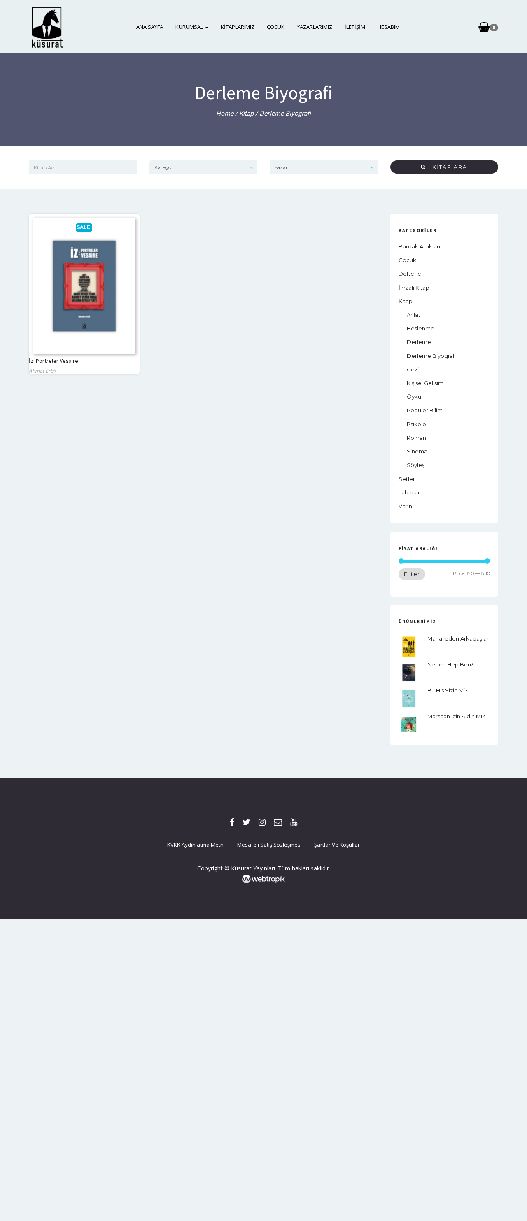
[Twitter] (246, 822)
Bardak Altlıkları (419, 246)
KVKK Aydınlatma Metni (196, 844)
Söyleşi (416, 465)
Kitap (246, 113)
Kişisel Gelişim (425, 383)
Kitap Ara (446, 167)
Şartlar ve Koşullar (337, 844)
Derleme (419, 342)
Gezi (413, 369)
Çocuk (275, 26)
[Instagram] (262, 822)
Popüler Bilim (425, 410)
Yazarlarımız (314, 26)
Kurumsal (189, 26)
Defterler (411, 273)
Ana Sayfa (149, 26)
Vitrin (405, 506)
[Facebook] (232, 822)
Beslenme (420, 328)
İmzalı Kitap (414, 287)
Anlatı (414, 314)
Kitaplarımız (237, 26)
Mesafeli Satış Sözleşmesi (269, 844)
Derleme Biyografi (431, 356)
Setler (407, 479)
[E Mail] (278, 822)
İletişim (355, 26)
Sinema (417, 451)
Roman (416, 437)
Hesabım (389, 26)
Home (224, 113)
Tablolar (409, 492)
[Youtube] (293, 822)
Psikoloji (418, 424)
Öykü (414, 396)
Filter (412, 574)
